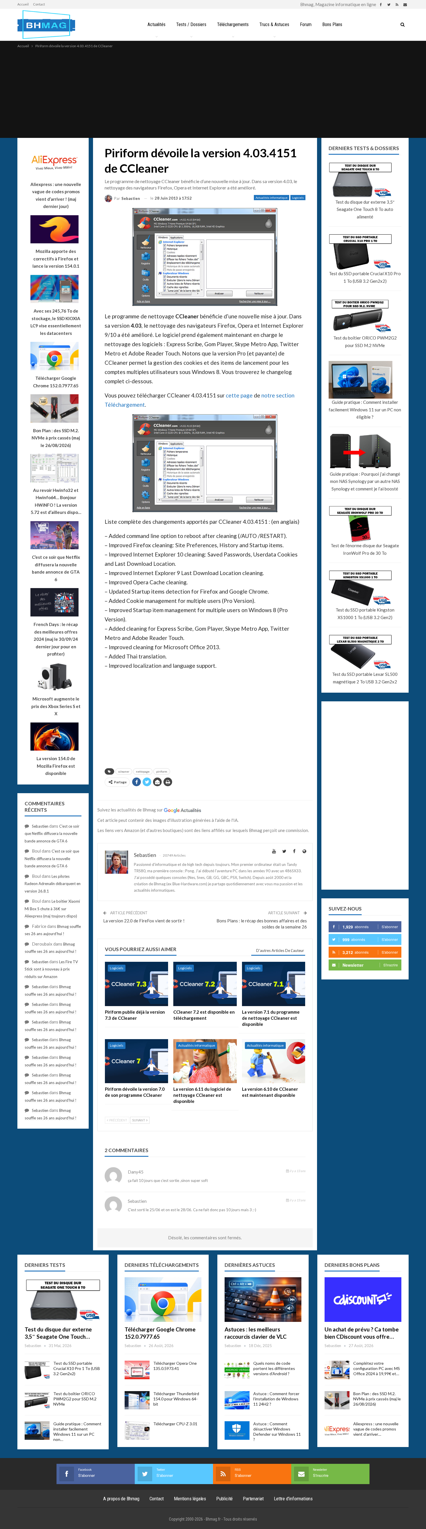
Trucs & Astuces (274, 24)
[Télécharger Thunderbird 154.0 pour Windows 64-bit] (137, 1400)
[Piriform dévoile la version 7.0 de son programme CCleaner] (136, 1061)
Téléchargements (233, 24)
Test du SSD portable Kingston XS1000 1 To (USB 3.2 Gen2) (365, 613)
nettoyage (143, 771)
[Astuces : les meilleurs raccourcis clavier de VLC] (263, 1299)
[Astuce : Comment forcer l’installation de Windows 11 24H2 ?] (237, 1400)
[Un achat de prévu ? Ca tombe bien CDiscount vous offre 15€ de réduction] (363, 1299)
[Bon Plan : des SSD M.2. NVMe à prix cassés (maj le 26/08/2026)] (337, 1400)
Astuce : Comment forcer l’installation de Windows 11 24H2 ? (276, 1398)
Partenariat (253, 1498)
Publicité (224, 1498)
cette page (239, 395)
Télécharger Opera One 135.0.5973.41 (175, 1366)
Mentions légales (190, 1498)
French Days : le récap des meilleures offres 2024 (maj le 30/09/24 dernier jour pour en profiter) (56, 639)
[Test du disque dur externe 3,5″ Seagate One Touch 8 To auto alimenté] (63, 1299)
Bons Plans (332, 24)
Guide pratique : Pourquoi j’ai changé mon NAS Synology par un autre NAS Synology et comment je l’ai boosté (365, 481)
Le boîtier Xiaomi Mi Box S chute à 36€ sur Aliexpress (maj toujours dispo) (52, 908)
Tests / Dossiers (191, 24)
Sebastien (40, 826)
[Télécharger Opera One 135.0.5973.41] (137, 1370)
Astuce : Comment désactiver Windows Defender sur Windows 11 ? (277, 1431)
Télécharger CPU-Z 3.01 (175, 1423)
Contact (39, 4)
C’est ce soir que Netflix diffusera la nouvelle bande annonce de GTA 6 (52, 833)
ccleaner (123, 771)
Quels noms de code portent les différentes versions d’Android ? (274, 1368)
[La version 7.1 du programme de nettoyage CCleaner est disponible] (273, 984)
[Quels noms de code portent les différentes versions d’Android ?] (237, 1370)
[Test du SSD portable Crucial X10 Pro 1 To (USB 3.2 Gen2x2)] (37, 1370)
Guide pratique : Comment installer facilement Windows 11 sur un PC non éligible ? (365, 409)
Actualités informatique (271, 197)
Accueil (23, 4)
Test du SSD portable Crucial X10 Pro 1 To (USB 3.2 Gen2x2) (365, 277)
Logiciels (298, 197)
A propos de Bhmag (121, 1498)
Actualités (156, 24)
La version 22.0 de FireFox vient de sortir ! (144, 920)
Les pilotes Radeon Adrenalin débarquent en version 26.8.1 (53, 883)
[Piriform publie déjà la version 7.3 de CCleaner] (136, 984)
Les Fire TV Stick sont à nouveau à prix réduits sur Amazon (51, 969)
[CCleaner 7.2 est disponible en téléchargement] (204, 984)
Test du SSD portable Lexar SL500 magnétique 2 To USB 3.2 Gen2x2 (365, 678)
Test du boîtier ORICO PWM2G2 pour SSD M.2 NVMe (365, 341)
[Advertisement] (213, 92)
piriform (161, 771)
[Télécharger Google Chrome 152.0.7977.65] (163, 1299)
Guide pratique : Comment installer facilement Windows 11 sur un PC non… (77, 1431)
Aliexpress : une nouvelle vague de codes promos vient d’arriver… (375, 1429)
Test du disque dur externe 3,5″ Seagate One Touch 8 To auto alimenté (364, 209)
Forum (306, 24)
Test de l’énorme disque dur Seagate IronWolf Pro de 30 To (365, 549)
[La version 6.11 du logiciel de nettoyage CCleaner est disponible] (204, 1061)
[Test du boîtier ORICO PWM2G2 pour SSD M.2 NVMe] (37, 1400)
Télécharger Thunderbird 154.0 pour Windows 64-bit (176, 1398)
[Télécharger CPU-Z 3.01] (137, 1430)
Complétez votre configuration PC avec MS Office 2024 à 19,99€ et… (376, 1368)
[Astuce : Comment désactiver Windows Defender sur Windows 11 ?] (237, 1430)
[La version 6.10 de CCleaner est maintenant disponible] (273, 1061)
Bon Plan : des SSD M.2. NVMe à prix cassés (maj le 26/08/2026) (377, 1398)
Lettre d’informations (293, 1498)
